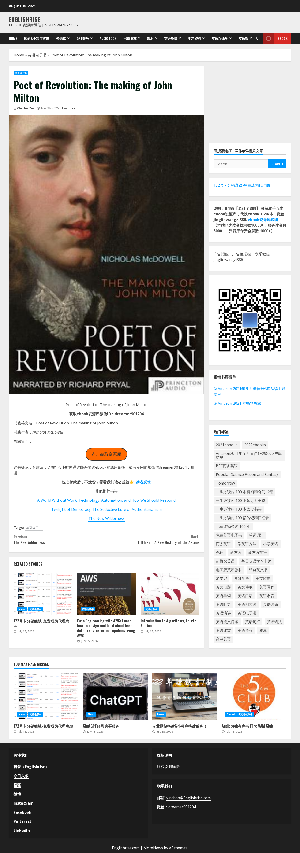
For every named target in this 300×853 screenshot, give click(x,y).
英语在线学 (220, 38)
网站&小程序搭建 (36, 38)
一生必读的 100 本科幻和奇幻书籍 (244, 491)
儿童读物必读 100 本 (233, 526)
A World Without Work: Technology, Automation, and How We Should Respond (106, 500)
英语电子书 (37, 55)
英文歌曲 (263, 578)
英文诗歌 (245, 587)
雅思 (263, 630)
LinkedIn (22, 830)
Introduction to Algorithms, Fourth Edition (170, 594)
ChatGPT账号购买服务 (115, 696)
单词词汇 (256, 535)
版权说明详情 (168, 766)
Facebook (22, 812)
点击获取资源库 (106, 454)
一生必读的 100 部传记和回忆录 (242, 517)
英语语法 (274, 621)
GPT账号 (83, 38)
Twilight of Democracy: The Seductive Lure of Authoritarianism (106, 509)
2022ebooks (255, 444)
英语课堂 (223, 630)
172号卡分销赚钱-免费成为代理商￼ (43, 594)
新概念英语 (225, 561)
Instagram (24, 803)
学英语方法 (247, 543)
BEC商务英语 (227, 465)
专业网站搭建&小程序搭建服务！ (184, 696)
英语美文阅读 (227, 621)
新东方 (235, 552)
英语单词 (223, 595)
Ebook (283, 38)
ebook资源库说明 (263, 219)
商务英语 (223, 543)
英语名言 (266, 595)
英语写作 (266, 587)
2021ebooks (226, 444)
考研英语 (241, 578)
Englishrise (24, 19)
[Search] (256, 38)
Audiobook (108, 38)
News (22, 609)
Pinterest (22, 821)
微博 (17, 794)
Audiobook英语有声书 (239, 714)
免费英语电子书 (229, 535)
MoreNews (153, 847)
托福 (219, 552)
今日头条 (21, 775)
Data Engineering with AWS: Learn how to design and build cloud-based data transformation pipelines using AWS (106, 594)
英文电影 (223, 587)
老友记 (221, 578)
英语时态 (270, 604)
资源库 (61, 38)
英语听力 (223, 604)
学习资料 (194, 38)
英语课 (243, 38)
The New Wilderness (106, 518)
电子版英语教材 (229, 569)
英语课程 (245, 630)
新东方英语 (257, 552)
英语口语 (245, 595)
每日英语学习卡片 (256, 561)
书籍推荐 (130, 38)
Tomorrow (225, 483)
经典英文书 (258, 569)
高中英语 (223, 639)
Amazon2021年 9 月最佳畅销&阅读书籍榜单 (249, 455)
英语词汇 (252, 621)
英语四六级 (247, 604)
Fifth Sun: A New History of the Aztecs (168, 539)
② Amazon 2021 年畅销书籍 (237, 403)
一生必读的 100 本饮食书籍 (239, 509)
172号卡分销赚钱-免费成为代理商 (242, 185)
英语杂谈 (170, 38)
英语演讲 (223, 613)
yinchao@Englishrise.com (188, 797)
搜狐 (17, 784)
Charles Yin (25, 108)
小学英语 (270, 543)
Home (13, 38)
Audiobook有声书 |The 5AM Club (254, 696)
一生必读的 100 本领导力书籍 (240, 500)
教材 (150, 38)
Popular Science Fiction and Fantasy (247, 474)
